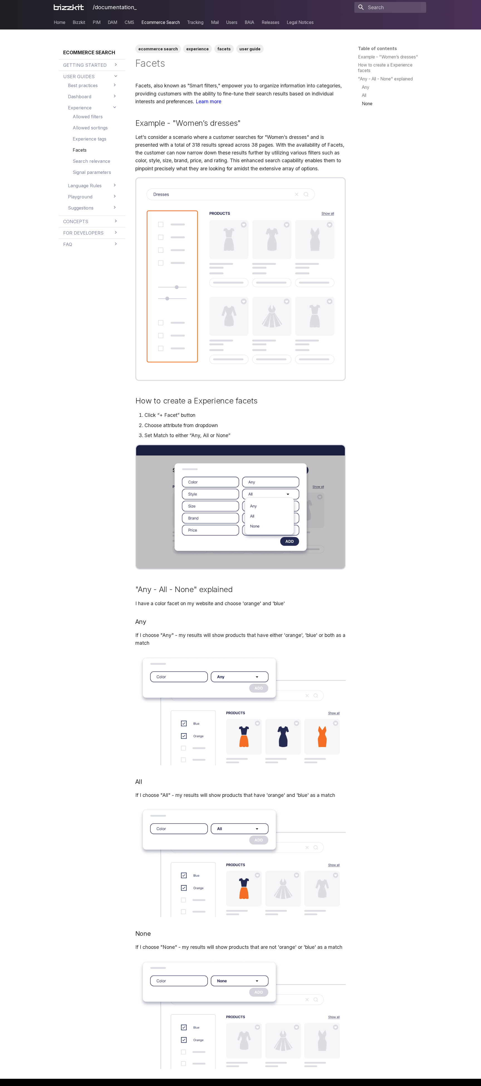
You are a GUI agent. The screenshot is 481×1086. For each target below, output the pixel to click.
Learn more (208, 101)
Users (231, 22)
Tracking (195, 22)
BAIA (249, 22)
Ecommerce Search (160, 22)
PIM (96, 22)
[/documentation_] (70, 7)
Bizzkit (79, 22)
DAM (112, 22)
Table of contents (377, 48)
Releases (270, 22)
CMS (129, 22)
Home (59, 22)
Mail (215, 22)
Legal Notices (300, 22)
